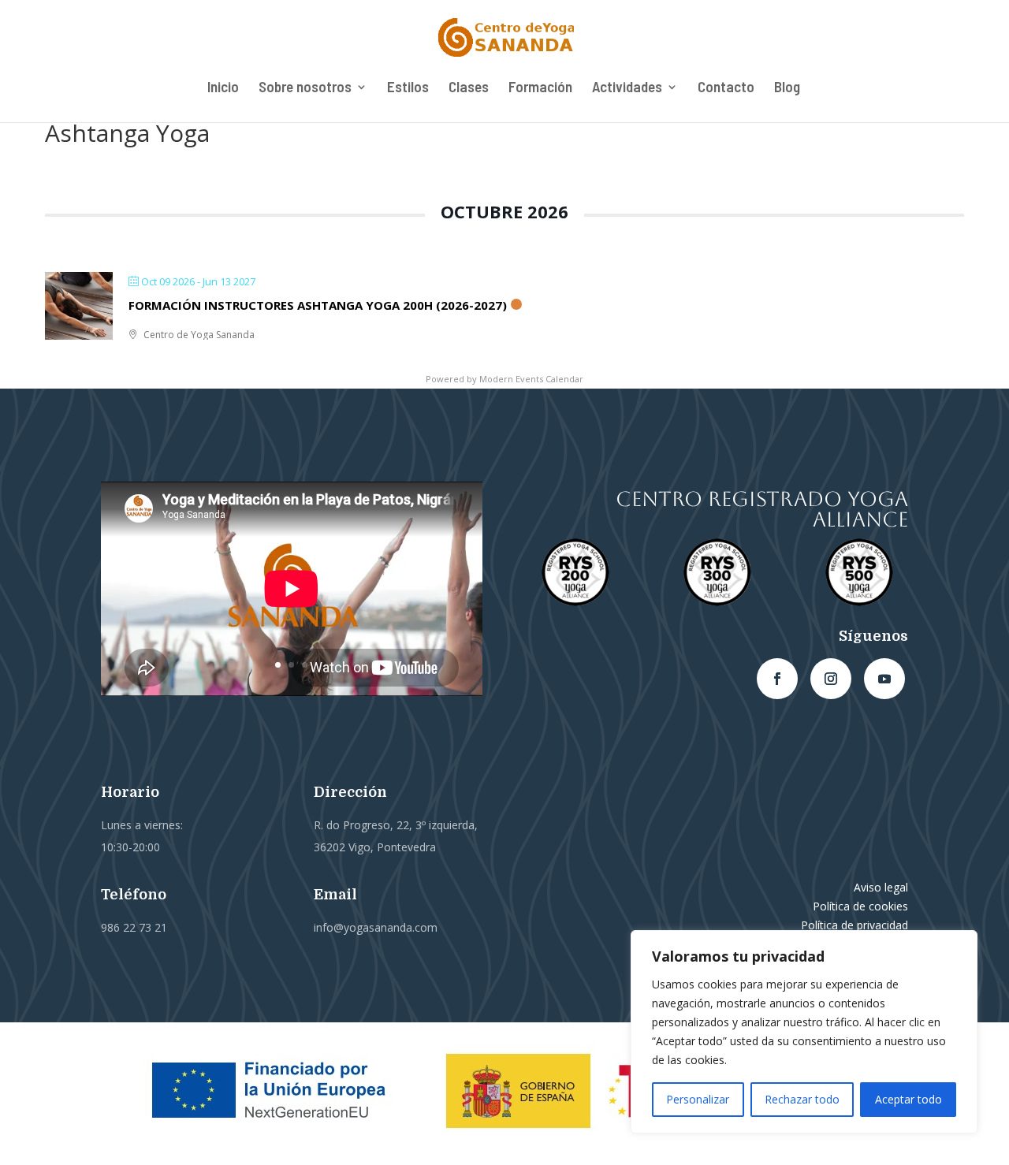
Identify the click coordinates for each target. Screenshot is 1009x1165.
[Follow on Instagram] (830, 678)
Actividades (627, 88)
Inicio (223, 88)
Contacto (726, 88)
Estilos (408, 88)
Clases (469, 88)
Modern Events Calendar (531, 379)
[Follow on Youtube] (884, 678)
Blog (787, 88)
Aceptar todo (908, 1099)
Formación (540, 88)
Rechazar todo (802, 1099)
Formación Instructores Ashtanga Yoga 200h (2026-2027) (317, 305)
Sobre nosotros (305, 88)
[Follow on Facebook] (777, 678)
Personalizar (697, 1099)
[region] (804, 1031)
